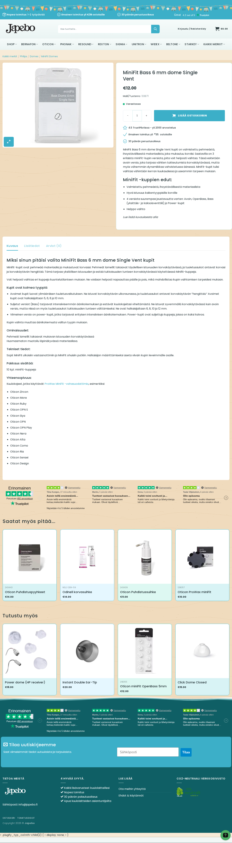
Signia (120, 44)
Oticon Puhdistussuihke (138, 592)
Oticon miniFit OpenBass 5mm (143, 686)
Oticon (47, 44)
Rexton (103, 44)
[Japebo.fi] (21, 29)
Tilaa (186, 752)
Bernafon (28, 44)
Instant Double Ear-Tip (80, 682)
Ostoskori (9, 818)
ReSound (84, 44)
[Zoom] (9, 142)
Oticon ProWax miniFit (194, 592)
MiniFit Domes (49, 56)
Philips (23, 56)
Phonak (66, 44)
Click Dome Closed (192, 682)
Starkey (191, 44)
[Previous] (2, 660)
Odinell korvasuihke (77, 592)
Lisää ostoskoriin (192, 115)
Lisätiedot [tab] (32, 246)
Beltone (172, 44)
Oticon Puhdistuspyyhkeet (25, 592)
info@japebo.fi (28, 804)
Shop (10, 44)
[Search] (155, 29)
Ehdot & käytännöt (131, 795)
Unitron (138, 44)
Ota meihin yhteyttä (132, 789)
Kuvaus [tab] (12, 246)
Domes (34, 56)
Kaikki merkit (213, 44)
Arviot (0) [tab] (54, 246)
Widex (155, 44)
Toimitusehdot (26, 818)
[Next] (229, 660)
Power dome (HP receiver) (25, 682)
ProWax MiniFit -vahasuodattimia (66, 384)
